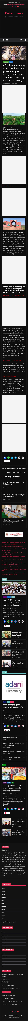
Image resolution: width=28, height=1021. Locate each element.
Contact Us (4, 941)
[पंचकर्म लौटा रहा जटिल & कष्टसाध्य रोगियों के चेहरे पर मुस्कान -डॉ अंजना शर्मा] (6, 635)
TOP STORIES (6, 62)
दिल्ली (3, 903)
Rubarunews (14, 13)
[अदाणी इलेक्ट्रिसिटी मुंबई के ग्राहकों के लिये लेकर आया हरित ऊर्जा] (14, 687)
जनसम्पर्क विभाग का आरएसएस (8, 922)
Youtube (4, 960)
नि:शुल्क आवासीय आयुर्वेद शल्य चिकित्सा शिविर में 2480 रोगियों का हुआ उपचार (18, 663)
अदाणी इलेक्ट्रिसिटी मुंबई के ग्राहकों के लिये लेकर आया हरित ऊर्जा (13, 707)
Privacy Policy (5, 947)
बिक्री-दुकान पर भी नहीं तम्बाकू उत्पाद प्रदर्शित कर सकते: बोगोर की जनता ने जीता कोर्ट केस (13, 744)
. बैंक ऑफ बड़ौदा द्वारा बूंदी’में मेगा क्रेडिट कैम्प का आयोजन (14, 751)
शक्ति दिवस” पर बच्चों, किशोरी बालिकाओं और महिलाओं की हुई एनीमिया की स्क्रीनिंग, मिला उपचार (18, 653)
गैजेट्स (4, 701)
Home (3, 932)
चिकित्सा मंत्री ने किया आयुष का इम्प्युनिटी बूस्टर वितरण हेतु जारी (14, 495)
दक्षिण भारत (4, 906)
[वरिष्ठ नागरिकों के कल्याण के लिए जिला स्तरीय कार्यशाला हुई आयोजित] (14, 505)
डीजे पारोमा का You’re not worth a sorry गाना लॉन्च (13, 757)
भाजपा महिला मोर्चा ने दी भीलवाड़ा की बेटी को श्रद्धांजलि (14, 468)
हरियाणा (3, 918)
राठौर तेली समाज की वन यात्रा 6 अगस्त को (16, 472)
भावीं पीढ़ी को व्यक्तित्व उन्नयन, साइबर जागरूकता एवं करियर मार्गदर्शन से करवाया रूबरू (13, 788)
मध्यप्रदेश (3, 888)
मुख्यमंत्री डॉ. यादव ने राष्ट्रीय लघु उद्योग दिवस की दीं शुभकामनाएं (13, 556)
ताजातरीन (4, 597)
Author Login (5, 938)
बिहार (2, 900)
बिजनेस (8, 701)
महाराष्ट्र (12, 701)
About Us (4, 944)
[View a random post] (24, 40)
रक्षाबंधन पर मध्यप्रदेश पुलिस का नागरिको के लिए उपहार (11, 567)
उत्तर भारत (3, 909)
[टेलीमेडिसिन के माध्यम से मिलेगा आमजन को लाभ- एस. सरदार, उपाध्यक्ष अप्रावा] (6, 644)
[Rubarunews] (3, 40)
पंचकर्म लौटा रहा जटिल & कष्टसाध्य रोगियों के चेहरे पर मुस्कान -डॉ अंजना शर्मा (17, 634)
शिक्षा (12, 782)
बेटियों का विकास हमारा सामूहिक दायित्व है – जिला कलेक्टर (13, 483)
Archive (3, 954)
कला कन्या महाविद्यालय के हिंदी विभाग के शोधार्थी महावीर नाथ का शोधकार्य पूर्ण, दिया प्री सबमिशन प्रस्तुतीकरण (18, 822)
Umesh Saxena (14, 713)
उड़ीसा (3, 912)
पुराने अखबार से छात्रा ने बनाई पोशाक (10, 737)
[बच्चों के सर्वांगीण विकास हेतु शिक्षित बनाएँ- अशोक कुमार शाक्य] (6, 832)
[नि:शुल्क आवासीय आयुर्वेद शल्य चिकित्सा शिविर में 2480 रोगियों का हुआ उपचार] (6, 664)
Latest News (5, 935)
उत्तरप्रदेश (3, 894)
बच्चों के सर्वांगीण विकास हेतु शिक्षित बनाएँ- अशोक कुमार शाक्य (18, 831)
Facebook (4, 963)
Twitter (3, 966)
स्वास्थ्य (13, 597)
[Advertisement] (14, 29)
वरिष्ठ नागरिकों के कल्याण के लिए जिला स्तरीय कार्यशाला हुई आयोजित (13, 521)
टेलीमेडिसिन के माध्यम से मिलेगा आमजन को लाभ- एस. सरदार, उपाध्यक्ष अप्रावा (18, 643)
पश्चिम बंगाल (4, 897)
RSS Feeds (4, 957)
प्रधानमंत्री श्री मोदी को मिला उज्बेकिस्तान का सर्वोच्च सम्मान (12, 546)
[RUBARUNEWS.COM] (6, 850)
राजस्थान (11, 62)
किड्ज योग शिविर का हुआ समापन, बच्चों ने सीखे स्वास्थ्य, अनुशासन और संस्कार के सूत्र (12, 602)
